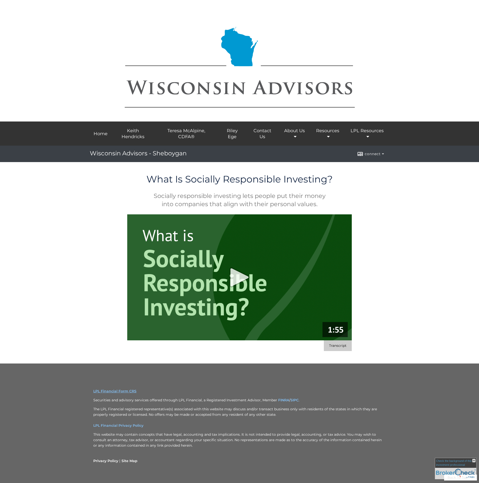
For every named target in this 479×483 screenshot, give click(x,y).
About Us (294, 130)
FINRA (283, 400)
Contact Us (262, 133)
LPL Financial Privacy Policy (118, 425)
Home (101, 133)
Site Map (129, 461)
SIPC (294, 400)
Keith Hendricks (132, 133)
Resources (327, 130)
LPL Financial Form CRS (114, 391)
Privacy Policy (105, 461)
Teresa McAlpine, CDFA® (186, 133)
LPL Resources (367, 130)
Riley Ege (232, 133)
